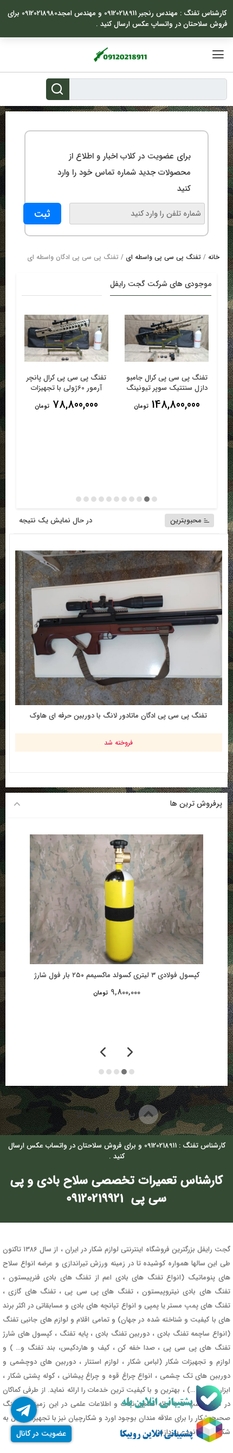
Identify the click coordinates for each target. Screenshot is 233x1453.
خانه (213, 257)
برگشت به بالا (107, 1114)
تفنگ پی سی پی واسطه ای (163, 257)
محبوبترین (186, 520)
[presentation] (130, 1053)
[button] (154, 499)
